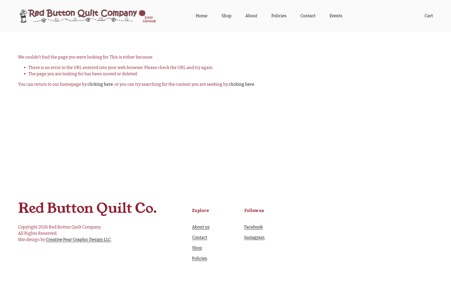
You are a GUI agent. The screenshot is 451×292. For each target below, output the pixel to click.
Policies (279, 15)
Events (336, 15)
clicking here (100, 84)
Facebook (253, 227)
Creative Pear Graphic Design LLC (78, 239)
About (251, 15)
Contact (308, 15)
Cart (429, 15)
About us (201, 227)
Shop (227, 15)
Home (201, 15)
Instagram (254, 237)
